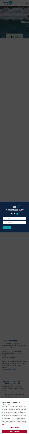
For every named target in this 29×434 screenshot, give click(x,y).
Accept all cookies (14, 431)
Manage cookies (15, 427)
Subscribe (7, 227)
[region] (14, 416)
